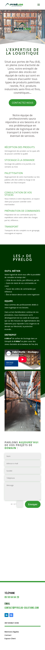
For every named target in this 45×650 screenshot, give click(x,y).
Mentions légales (12, 632)
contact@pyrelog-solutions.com (22, 607)
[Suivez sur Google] (11, 615)
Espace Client (10, 638)
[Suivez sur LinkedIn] (6, 615)
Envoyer (32, 504)
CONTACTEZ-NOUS (22, 102)
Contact (8, 635)
